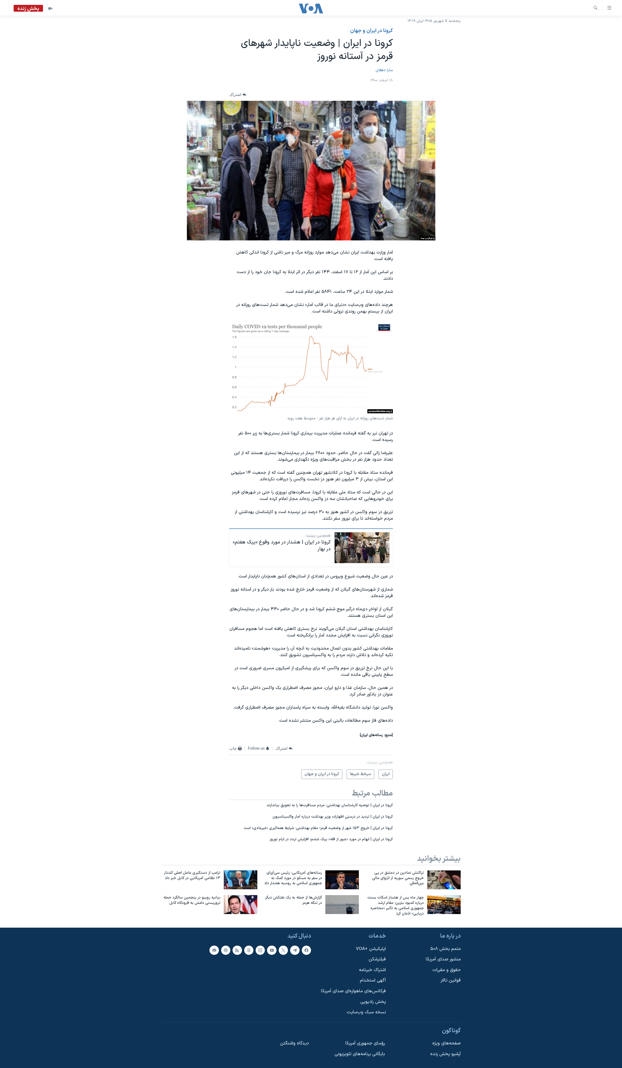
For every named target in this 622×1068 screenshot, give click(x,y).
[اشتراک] (214, 950)
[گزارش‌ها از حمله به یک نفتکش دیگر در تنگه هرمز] (342, 904)
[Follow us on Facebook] (306, 950)
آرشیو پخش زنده (445, 1054)
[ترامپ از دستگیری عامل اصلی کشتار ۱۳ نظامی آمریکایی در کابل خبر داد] (240, 879)
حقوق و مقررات (446, 970)
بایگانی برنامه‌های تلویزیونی (360, 1054)
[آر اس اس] (237, 950)
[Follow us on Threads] (248, 950)
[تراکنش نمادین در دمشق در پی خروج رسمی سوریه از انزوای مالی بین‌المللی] (444, 879)
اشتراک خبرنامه (372, 970)
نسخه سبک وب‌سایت (366, 1012)
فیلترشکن (377, 959)
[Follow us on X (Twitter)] (283, 950)
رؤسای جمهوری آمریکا (365, 1043)
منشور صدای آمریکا (443, 959)
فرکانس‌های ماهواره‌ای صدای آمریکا (353, 991)
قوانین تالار (451, 980)
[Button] (237, 94)
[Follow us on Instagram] (260, 950)
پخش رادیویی (373, 1001)
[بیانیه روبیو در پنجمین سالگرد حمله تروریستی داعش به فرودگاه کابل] (240, 904)
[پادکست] (225, 950)
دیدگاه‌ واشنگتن (294, 1043)
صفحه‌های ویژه (446, 1043)
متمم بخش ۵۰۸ (445, 948)
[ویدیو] (50, 8)
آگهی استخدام (373, 980)
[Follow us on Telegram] (294, 950)
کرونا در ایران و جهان (371, 31)
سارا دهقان (384, 70)
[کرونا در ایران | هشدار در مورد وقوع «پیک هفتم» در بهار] (362, 547)
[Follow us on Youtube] (271, 950)
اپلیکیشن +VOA (371, 948)
